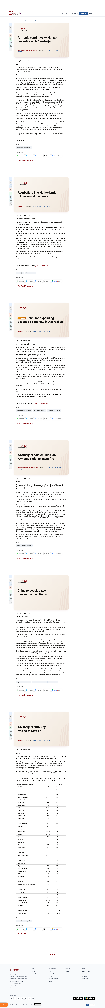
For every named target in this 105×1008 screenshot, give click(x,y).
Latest (33, 971)
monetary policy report (54, 410)
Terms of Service (86, 971)
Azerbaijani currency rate (23, 921)
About (50, 971)
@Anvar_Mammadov (42, 266)
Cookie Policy (85, 978)
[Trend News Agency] (14, 970)
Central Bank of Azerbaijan (24, 410)
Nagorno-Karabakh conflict (24, 545)
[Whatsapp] (11, 998)
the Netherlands (30, 273)
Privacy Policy (85, 973)
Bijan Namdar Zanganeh (23, 682)
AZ (90, 1004)
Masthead (51, 973)
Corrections (51, 981)
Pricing (67, 971)
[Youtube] (22, 998)
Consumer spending (39, 410)
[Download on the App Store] (78, 998)
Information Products (70, 973)
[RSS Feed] (33, 998)
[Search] (62, 13)
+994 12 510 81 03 (14, 985)
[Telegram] (25, 998)
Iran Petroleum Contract (39, 682)
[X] (18, 998)
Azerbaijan (20, 273)
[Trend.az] (15, 13)
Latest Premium (36, 973)
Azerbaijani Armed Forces (24, 147)
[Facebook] (14, 998)
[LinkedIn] (29, 998)
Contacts (50, 976)
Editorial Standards (53, 978)
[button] (10, 24)
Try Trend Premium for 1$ (26, 160)
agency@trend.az (14, 987)
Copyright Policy (86, 976)
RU (93, 1004)
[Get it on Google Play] (89, 998)
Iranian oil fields (53, 682)
